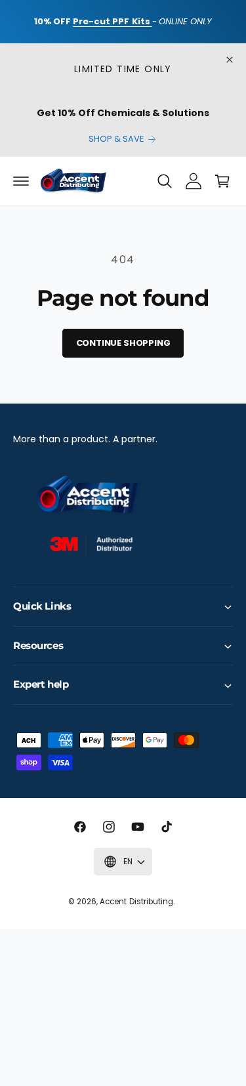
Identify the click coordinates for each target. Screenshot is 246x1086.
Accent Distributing (136, 901)
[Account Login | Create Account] (193, 181)
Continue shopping (123, 343)
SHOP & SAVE (116, 139)
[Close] (229, 59)
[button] (21, 181)
